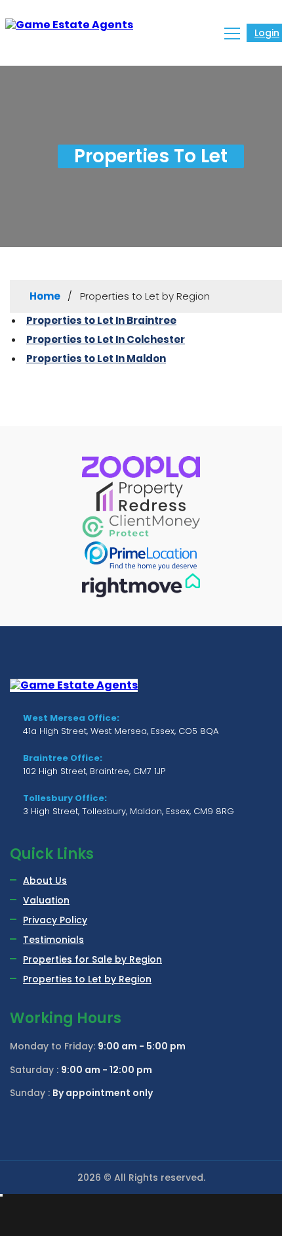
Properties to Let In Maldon (96, 358)
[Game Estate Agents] (70, 25)
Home (45, 296)
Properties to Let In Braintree (101, 320)
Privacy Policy (55, 920)
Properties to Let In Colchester (105, 339)
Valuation (46, 900)
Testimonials (53, 939)
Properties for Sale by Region (92, 959)
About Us (45, 880)
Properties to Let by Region (87, 979)
